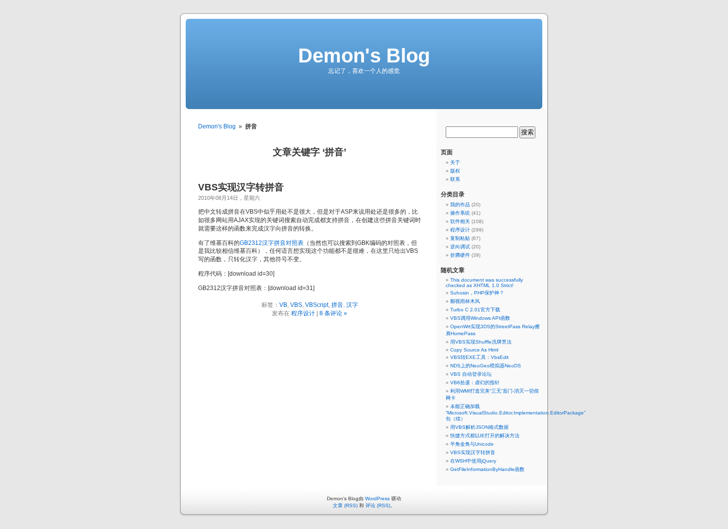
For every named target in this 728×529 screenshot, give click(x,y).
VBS (296, 304)
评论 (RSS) (377, 505)
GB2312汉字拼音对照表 (272, 242)
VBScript (316, 304)
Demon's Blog (364, 55)
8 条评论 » (333, 313)
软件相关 (460, 221)
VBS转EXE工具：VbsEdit (479, 357)
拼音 (337, 304)
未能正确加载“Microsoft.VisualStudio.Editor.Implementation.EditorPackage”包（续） (515, 412)
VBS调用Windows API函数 (480, 318)
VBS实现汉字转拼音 (241, 187)
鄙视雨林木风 (465, 301)
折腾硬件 (460, 255)
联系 (455, 179)
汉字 (352, 304)
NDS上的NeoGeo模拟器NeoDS (485, 365)
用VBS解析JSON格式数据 (479, 427)
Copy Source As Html (474, 350)
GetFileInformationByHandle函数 (487, 469)
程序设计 (303, 313)
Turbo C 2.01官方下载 (475, 309)
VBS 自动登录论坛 (471, 374)
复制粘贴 (460, 238)
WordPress (377, 498)
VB (283, 304)
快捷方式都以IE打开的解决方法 (485, 435)
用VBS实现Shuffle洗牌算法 (481, 342)
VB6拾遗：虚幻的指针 (475, 382)
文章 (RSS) (345, 505)
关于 (455, 162)
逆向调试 (460, 246)
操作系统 (460, 213)
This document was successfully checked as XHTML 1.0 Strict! (484, 282)
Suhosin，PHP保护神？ (477, 292)
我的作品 (460, 204)
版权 (455, 171)
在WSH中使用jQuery (473, 461)
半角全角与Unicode (472, 444)
